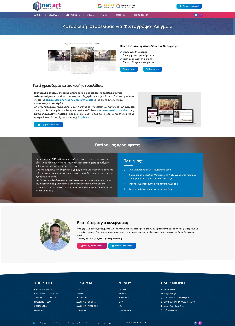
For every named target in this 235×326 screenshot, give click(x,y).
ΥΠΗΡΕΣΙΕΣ (72, 15)
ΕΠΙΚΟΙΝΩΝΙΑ (141, 15)
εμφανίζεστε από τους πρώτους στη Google (69, 100)
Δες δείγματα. (85, 117)
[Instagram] (201, 15)
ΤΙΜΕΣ (104, 15)
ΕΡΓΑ (89, 15)
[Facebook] (196, 15)
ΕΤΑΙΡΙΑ (53, 15)
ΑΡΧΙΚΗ (38, 15)
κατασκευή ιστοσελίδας (115, 110)
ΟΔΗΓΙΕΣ (120, 15)
